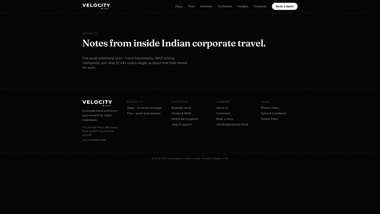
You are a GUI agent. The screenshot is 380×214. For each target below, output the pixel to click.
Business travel (181, 107)
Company (260, 6)
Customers (225, 6)
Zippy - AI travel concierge (144, 107)
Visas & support (182, 124)
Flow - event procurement (144, 113)
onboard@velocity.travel (232, 124)
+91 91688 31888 (97, 140)
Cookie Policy (269, 118)
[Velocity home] (96, 6)
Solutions (206, 6)
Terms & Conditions (273, 113)
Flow (191, 6)
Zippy (179, 6)
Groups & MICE (181, 113)
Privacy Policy (270, 107)
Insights (243, 6)
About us (222, 107)
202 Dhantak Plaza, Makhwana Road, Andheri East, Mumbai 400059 (99, 131)
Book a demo (285, 6)
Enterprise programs (185, 118)
